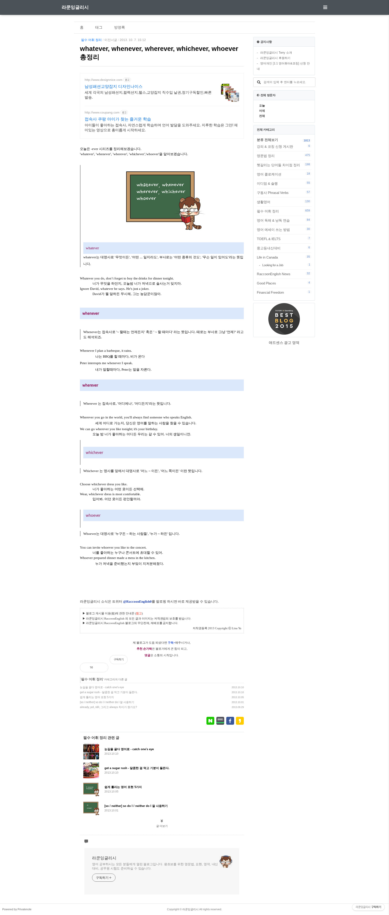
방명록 (119, 27)
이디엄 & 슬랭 (283, 183)
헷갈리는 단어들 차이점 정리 (283, 165)
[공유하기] (101, 667)
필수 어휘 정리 (91, 40)
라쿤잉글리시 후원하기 (275, 58)
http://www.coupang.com (102, 112)
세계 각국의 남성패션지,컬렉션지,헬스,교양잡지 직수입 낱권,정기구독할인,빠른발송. (148, 95)
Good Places (283, 283)
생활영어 (283, 202)
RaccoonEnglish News (283, 274)
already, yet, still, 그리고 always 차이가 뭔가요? (108, 707)
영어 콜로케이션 (283, 174)
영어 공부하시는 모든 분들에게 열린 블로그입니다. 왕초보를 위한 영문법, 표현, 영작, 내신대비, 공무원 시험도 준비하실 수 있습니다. (155, 866)
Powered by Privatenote (17, 909)
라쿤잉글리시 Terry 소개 (276, 52)
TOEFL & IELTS (283, 239)
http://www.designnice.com (103, 80)
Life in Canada (283, 257)
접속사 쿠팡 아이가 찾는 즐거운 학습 (118, 119)
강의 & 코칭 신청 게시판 (283, 146)
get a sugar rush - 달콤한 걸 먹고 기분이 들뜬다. (109, 692)
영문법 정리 (283, 156)
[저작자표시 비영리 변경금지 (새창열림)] (238, 662)
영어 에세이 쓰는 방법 (283, 229)
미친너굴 (110, 40)
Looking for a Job (286, 265)
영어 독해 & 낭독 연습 (283, 220)
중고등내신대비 (283, 248)
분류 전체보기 (267, 140)
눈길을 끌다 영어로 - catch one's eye (102, 687)
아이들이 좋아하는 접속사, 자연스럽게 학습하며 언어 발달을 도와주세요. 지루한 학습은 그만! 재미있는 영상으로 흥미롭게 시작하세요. (161, 127)
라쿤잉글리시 (75, 7)
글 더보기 (162, 826)
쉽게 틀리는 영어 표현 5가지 (97, 697)
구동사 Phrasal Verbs (283, 193)
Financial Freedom (283, 292)
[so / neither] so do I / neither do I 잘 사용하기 (107, 702)
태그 (98, 27)
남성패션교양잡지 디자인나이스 (113, 86)
